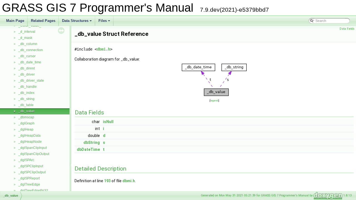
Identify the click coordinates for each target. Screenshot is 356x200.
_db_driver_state (31, 80)
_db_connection (30, 50)
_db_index (26, 93)
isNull (108, 121)
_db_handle (27, 87)
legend (214, 100)
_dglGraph (26, 123)
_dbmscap (26, 117)
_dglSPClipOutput (32, 172)
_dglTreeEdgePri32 (33, 190)
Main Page (15, 21)
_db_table (26, 105)
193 (107, 181)
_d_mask (25, 38)
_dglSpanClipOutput (33, 154)
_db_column (27, 44)
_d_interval (26, 32)
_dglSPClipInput (30, 166)
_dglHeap (25, 129)
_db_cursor (27, 56)
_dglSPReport (29, 178)
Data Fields (347, 29)
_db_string (26, 99)
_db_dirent (26, 68)
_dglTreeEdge (29, 184)
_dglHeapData (29, 136)
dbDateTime (88, 149)
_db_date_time (29, 62)
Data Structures (77, 22)
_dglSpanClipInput (32, 148)
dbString (91, 142)
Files (104, 22)
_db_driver (26, 74)
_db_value (26, 111)
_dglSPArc (26, 160)
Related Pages (43, 21)
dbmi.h (103, 49)
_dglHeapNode (30, 142)
